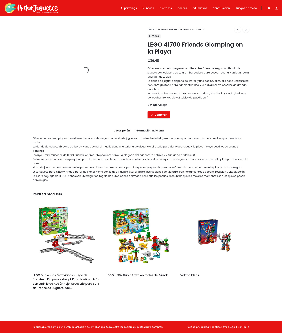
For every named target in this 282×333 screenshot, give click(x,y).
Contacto (243, 327)
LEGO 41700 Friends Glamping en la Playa (249, 20)
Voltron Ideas (189, 275)
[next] (246, 29)
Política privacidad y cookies (204, 327)
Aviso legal (229, 327)
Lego (239, 23)
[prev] (237, 29)
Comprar (161, 114)
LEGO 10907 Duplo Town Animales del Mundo (138, 275)
